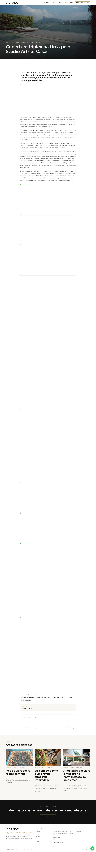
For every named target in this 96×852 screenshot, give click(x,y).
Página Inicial (46, 2)
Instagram (78, 831)
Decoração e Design (26, 38)
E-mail (43, 717)
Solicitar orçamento (82, 2)
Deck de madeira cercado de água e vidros (31, 728)
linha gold (69, 697)
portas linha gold (26, 700)
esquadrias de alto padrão (44, 694)
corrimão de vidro (29, 694)
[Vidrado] (12, 3)
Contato (71, 2)
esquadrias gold (58, 694)
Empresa (60, 2)
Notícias (17, 38)
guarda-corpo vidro (58, 697)
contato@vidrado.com (58, 842)
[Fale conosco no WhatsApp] (92, 848)
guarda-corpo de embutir (28, 697)
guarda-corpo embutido (43, 697)
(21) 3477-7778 (56, 837)
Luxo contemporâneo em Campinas (67, 728)
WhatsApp (37, 717)
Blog (66, 2)
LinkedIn (31, 717)
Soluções (54, 2)
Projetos (38, 836)
